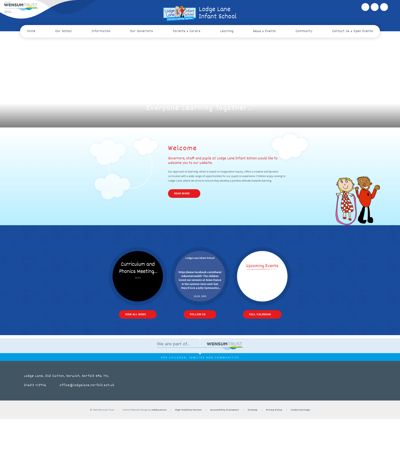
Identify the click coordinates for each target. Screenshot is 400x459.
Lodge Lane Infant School (200, 257)
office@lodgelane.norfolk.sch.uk (87, 385)
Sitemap (253, 409)
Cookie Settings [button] (300, 409)
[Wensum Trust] (21, 7)
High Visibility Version (188, 409)
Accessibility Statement (224, 409)
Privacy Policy (274, 409)
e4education (159, 409)
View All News (135, 314)
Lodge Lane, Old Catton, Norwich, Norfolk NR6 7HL (66, 376)
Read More (182, 193)
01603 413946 (35, 385)
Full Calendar (260, 314)
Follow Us (198, 314)
